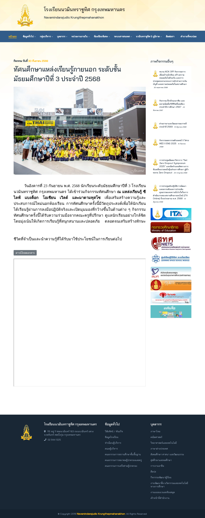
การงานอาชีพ (157, 465)
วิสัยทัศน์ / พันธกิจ (114, 431)
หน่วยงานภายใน (79, 36)
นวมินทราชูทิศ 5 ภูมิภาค (148, 36)
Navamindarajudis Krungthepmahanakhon (101, 513)
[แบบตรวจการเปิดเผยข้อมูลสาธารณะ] (171, 213)
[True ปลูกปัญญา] (171, 297)
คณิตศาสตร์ (156, 437)
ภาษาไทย (155, 431)
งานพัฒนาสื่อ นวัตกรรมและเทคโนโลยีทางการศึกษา (169, 485)
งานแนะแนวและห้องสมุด (163, 492)
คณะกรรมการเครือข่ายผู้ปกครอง (121, 465)
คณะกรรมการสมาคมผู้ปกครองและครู (123, 460)
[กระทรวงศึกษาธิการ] (171, 227)
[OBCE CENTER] (171, 311)
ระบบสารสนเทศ (122, 36)
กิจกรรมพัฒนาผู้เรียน (161, 477)
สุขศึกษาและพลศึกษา (161, 460)
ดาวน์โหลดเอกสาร (25, 252)
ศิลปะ (153, 471)
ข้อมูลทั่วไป (28, 36)
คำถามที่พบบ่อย (189, 36)
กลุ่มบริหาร (45, 36)
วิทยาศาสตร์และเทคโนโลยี (164, 442)
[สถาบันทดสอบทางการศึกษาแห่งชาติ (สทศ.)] (171, 242)
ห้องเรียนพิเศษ (101, 36)
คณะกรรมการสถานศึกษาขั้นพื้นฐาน (123, 454)
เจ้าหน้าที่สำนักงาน (160, 498)
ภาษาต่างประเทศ (159, 448)
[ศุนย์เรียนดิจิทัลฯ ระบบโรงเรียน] (171, 258)
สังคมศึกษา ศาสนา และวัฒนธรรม (167, 454)
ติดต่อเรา (170, 36)
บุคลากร (61, 36)
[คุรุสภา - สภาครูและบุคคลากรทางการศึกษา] (171, 284)
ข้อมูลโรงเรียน (111, 437)
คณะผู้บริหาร (111, 448)
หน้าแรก (12, 36)
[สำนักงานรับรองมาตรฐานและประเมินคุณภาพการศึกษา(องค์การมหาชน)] (171, 272)
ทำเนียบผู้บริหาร (113, 442)
